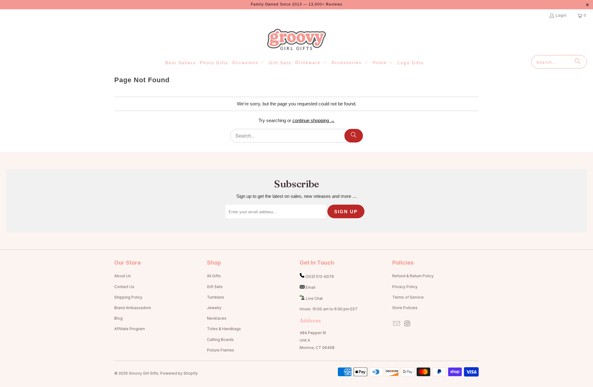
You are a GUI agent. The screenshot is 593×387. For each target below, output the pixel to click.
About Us (122, 276)
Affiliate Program (129, 328)
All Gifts (214, 276)
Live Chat (314, 298)
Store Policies (405, 307)
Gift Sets (215, 286)
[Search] (577, 62)
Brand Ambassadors (132, 307)
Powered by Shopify (179, 373)
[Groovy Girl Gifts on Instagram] (407, 324)
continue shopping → (313, 120)
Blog (118, 318)
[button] (248, 62)
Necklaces (216, 318)
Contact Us (124, 286)
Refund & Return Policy (413, 276)
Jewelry (214, 307)
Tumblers (215, 297)
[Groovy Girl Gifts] (296, 40)
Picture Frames (220, 350)
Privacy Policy (405, 286)
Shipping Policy (128, 297)
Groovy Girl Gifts (143, 373)
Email (310, 287)
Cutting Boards (220, 339)
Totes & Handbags (224, 328)
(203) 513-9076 (319, 276)
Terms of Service (408, 297)
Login (561, 15)
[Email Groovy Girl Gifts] (397, 324)
